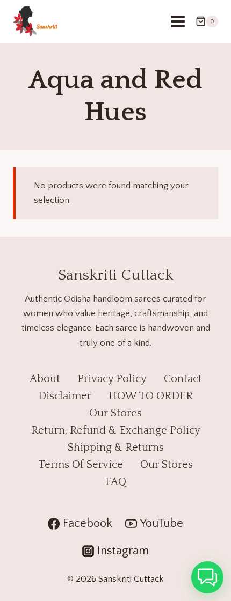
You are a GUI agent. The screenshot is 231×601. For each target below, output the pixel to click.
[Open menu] (177, 21)
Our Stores (115, 413)
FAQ (115, 482)
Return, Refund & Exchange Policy (115, 430)
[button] (207, 577)
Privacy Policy (112, 379)
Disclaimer (64, 396)
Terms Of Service (80, 465)
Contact (183, 379)
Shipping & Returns (116, 447)
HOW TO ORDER (151, 396)
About (45, 379)
